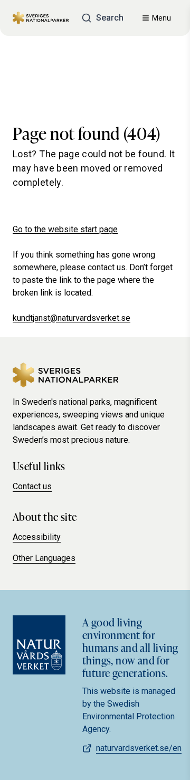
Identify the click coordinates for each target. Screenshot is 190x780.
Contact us (32, 486)
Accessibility (37, 537)
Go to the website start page (65, 229)
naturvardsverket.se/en (139, 748)
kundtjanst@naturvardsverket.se (71, 318)
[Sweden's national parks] (41, 18)
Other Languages (44, 558)
